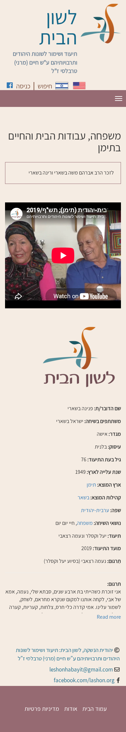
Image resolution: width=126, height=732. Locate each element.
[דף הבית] (101, 23)
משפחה (85, 523)
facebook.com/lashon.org (84, 680)
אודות (70, 708)
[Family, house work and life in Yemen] (79, 85)
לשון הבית (58, 27)
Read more (109, 616)
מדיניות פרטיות (42, 708)
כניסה (23, 86)
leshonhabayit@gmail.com (81, 669)
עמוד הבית (94, 708)
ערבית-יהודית (95, 510)
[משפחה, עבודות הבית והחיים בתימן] (61, 85)
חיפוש (45, 86)
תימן (91, 484)
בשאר (83, 497)
